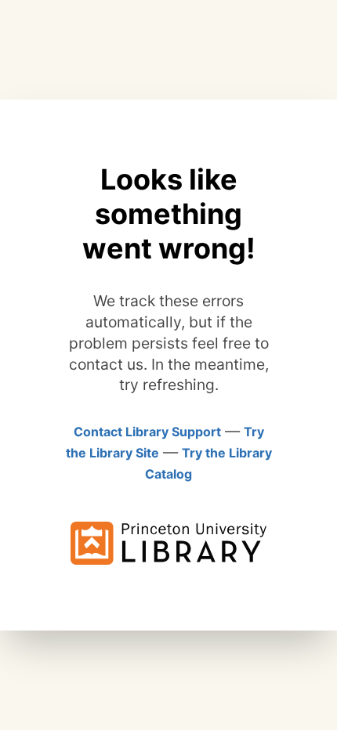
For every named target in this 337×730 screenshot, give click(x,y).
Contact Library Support (147, 431)
